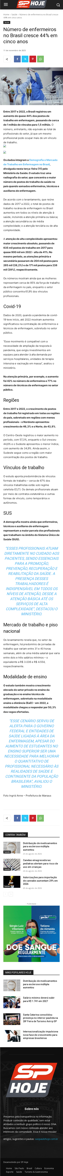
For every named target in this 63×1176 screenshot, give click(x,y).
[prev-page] (5, 894)
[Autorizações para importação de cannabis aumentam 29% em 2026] (11, 882)
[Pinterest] (32, 59)
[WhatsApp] (40, 59)
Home (6, 14)
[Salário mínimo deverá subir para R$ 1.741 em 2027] (11, 1002)
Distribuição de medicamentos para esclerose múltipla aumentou (40, 846)
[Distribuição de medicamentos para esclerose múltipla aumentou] (11, 847)
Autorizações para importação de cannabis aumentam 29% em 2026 (40, 880)
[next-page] (11, 894)
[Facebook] (17, 59)
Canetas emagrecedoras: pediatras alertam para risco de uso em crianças (40, 863)
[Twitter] (25, 59)
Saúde (14, 14)
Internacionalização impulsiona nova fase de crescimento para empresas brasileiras (40, 1034)
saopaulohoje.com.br (46, 1139)
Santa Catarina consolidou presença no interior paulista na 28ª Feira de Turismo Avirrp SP (40, 1018)
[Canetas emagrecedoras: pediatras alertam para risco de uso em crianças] (11, 864)
